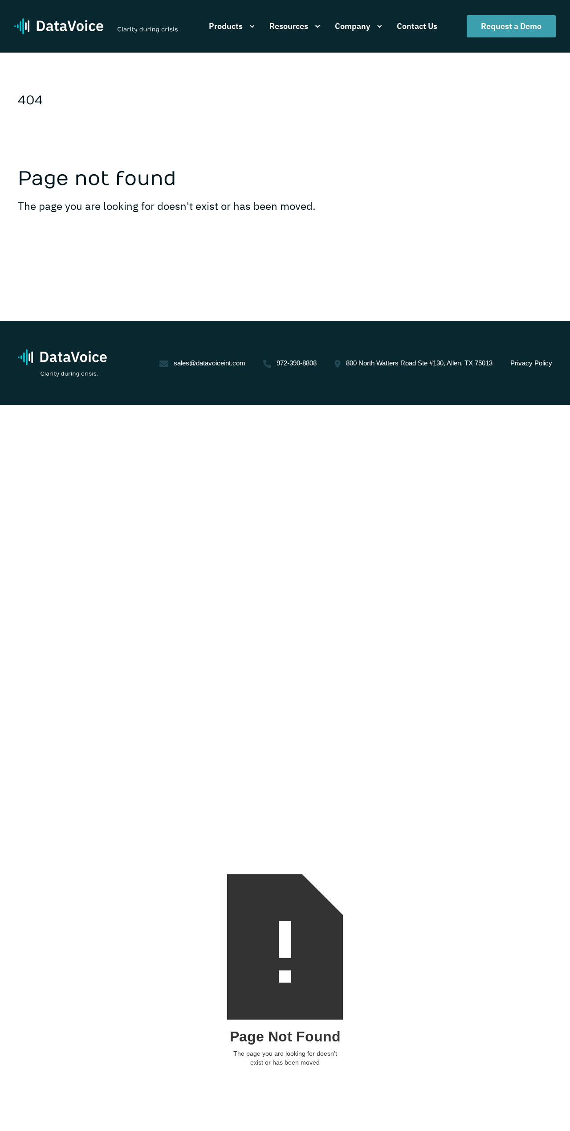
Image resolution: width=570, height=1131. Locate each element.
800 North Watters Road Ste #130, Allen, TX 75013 (419, 363)
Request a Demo (511, 26)
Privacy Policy (531, 363)
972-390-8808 (297, 363)
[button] (230, 26)
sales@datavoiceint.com (209, 363)
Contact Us (417, 26)
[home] (96, 26)
